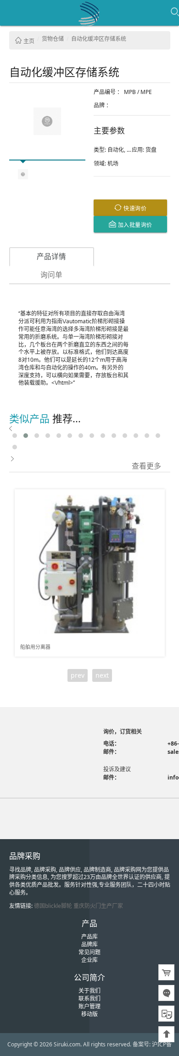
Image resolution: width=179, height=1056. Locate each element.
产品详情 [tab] (51, 256)
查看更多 (146, 465)
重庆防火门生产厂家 (98, 906)
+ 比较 (154, 496)
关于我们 (89, 991)
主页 (28, 41)
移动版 (89, 1014)
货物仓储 (53, 39)
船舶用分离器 (35, 646)
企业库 (89, 960)
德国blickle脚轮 (53, 906)
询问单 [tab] (51, 275)
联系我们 (89, 998)
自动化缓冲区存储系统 (98, 39)
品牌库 (89, 944)
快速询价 (134, 208)
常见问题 (89, 952)
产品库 (89, 936)
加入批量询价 (134, 224)
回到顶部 (166, 1034)
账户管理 (89, 1006)
